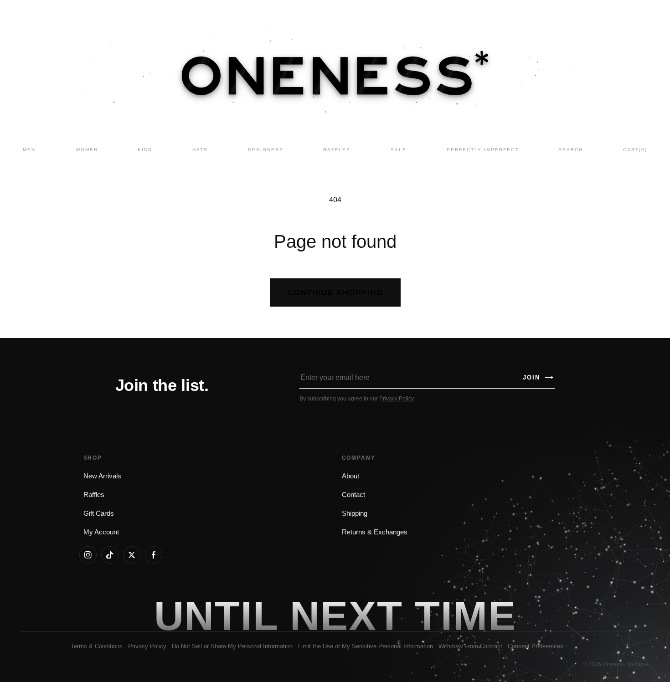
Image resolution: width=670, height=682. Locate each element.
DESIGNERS (265, 149)
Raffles (93, 494)
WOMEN (87, 149)
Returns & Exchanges (374, 532)
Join (538, 377)
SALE (399, 149)
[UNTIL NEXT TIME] (465, 615)
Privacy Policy (396, 398)
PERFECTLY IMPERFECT (483, 149)
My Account (101, 532)
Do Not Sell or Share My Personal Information (232, 646)
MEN (29, 149)
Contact (353, 494)
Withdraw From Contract (470, 646)
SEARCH (570, 149)
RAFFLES (336, 149)
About (350, 476)
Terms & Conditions (97, 646)
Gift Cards (98, 513)
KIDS (145, 149)
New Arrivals (102, 476)
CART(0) (635, 149)
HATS (200, 149)
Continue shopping (335, 292)
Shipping (354, 513)
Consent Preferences (535, 646)
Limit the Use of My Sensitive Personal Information (365, 646)
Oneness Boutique (626, 664)
